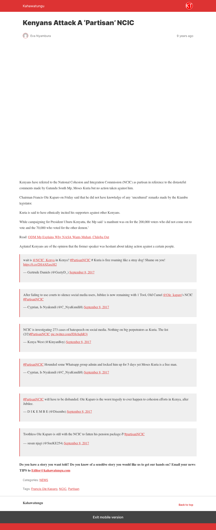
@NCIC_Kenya (44, 260)
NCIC (62, 489)
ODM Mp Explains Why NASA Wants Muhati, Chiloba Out (68, 237)
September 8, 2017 (81, 272)
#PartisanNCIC (80, 260)
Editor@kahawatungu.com (50, 470)
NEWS (43, 480)
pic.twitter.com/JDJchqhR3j (69, 334)
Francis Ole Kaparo (44, 489)
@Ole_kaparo (172, 294)
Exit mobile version (108, 517)
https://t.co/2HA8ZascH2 (40, 264)
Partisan (73, 489)
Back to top (186, 504)
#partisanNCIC (134, 434)
